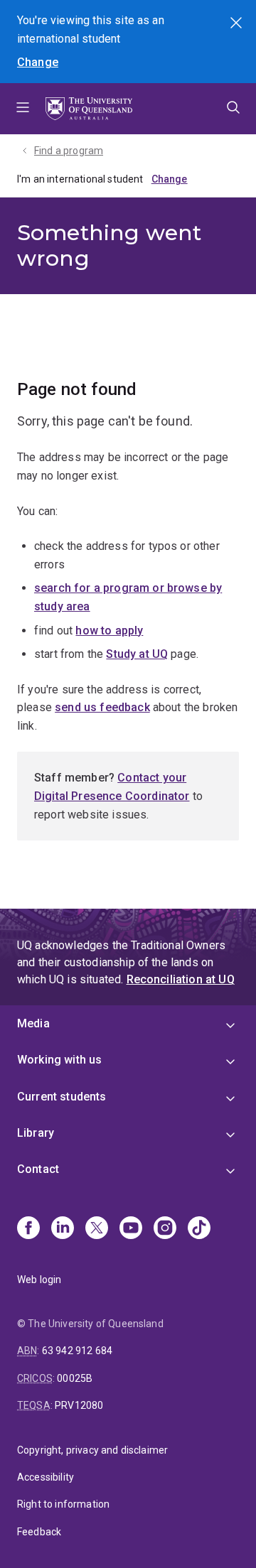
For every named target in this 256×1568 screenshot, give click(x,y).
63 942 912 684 (77, 1350)
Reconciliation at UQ (181, 979)
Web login (39, 1279)
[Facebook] (28, 1229)
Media (33, 1023)
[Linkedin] (62, 1229)
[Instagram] (165, 1229)
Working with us (59, 1059)
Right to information (63, 1504)
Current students (62, 1096)
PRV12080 (79, 1405)
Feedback (39, 1531)
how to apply (109, 630)
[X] (96, 1229)
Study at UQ (137, 654)
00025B (74, 1378)
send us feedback (102, 707)
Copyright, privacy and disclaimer (92, 1450)
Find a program (68, 150)
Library (35, 1133)
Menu (23, 108)
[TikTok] (199, 1229)
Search (237, 24)
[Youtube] (130, 1229)
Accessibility (45, 1477)
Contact (38, 1169)
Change (37, 62)
